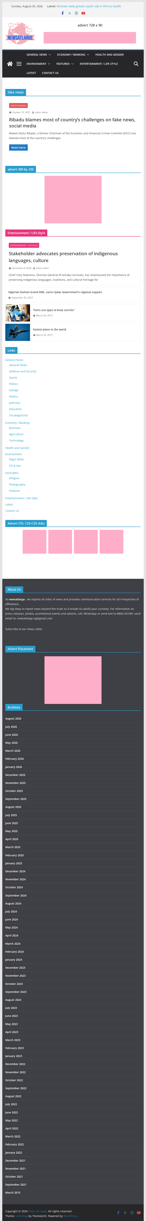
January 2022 (13, 1152)
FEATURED (63, 64)
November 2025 (15, 783)
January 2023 (13, 1056)
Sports (13, 377)
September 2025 (15, 799)
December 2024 (15, 871)
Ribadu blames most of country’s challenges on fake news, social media (72, 122)
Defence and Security (22, 371)
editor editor (41, 112)
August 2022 (13, 1096)
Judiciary (14, 403)
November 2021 (15, 1168)
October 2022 (14, 1080)
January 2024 (13, 959)
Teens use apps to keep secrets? (53, 310)
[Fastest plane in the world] (17, 332)
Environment (36, 64)
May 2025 (11, 831)
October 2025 (14, 791)
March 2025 (12, 847)
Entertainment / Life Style (99, 64)
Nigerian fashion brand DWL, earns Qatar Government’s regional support (55, 292)
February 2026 (14, 758)
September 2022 (15, 1088)
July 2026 (11, 726)
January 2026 (13, 767)
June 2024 (11, 919)
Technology (16, 440)
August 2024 (13, 903)
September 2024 (15, 895)
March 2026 (12, 750)
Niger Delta (16, 459)
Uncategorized (18, 105)
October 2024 (14, 887)
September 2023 (15, 992)
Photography (17, 484)
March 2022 (12, 1136)
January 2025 (13, 863)
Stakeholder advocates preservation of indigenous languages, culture (63, 256)
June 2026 (11, 734)
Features (14, 491)
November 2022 (15, 1072)
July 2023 (11, 1008)
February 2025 (14, 855)
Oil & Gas (15, 465)
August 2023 (13, 1000)
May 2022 (11, 1120)
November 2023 (15, 975)
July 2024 (11, 911)
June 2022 (11, 1112)
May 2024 (11, 927)
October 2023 (14, 984)
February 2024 (14, 951)
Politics (13, 384)
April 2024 (11, 935)
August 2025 (13, 807)
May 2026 (11, 742)
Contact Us (50, 73)
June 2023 (11, 1016)
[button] (49, 54)
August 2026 (13, 718)
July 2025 (11, 815)
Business (15, 428)
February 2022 (14, 1144)
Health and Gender (109, 54)
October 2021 (14, 1176)
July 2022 (11, 1104)
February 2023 (14, 1048)
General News (37, 54)
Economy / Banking (71, 54)
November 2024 (15, 879)
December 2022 (15, 1064)
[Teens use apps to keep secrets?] (17, 312)
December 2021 (15, 1160)
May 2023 (11, 1024)
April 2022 (11, 1128)
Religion (14, 478)
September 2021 (15, 1184)
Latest (31, 73)
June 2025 (11, 823)
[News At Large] (9, 63)
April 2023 (11, 1032)
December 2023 (15, 967)
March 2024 (12, 943)
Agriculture (16, 434)
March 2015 (12, 1192)
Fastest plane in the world (49, 329)
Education (15, 409)
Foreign (14, 390)
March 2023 (12, 1040)
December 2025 (15, 775)
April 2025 (11, 839)
